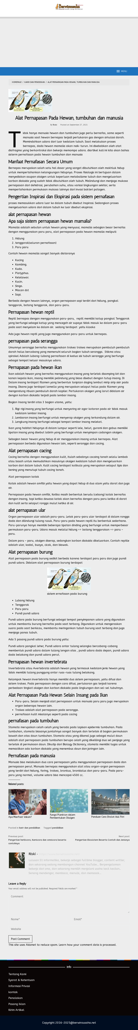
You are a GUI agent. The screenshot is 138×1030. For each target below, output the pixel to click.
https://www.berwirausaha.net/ (59, 854)
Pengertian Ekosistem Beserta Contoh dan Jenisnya (102, 838)
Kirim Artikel (16, 1010)
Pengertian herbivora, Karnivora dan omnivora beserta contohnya (37, 840)
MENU (124, 71)
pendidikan (57, 828)
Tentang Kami (17, 974)
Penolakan (15, 998)
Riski (32, 854)
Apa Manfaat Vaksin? (20, 817)
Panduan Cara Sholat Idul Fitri (107, 816)
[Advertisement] (69, 41)
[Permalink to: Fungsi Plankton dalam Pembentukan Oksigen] (69, 801)
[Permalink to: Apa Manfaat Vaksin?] (27, 802)
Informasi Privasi (19, 986)
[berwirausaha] (69, 6)
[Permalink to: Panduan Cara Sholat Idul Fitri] (110, 802)
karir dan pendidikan (29, 828)
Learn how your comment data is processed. (87, 944)
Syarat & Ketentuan (21, 980)
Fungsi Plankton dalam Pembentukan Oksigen (62, 816)
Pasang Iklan (16, 1004)
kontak (13, 992)
